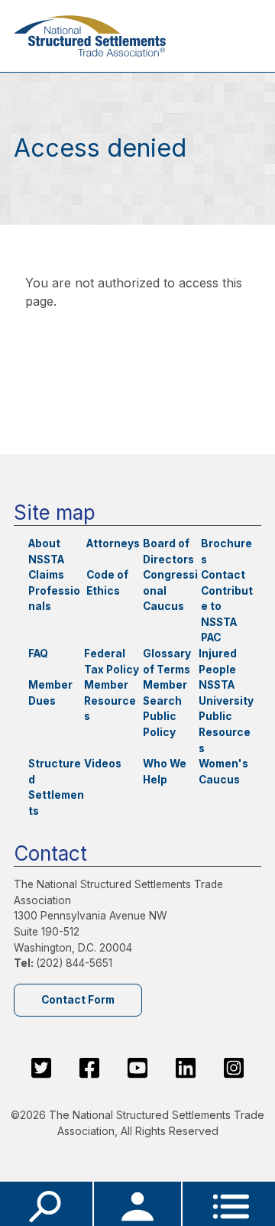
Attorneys (113, 543)
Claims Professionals (54, 590)
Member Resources (110, 700)
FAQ (38, 653)
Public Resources (225, 732)
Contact (223, 575)
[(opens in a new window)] (41, 1067)
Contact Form (78, 1000)
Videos (102, 763)
